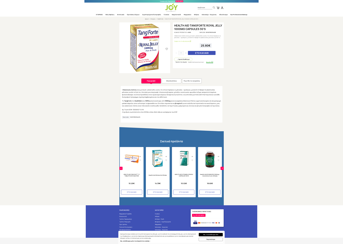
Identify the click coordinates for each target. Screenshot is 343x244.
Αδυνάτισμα (223, 15)
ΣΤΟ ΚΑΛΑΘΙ (202, 53)
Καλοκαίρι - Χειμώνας (209, 15)
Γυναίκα (166, 15)
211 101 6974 (179, 1)
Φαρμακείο (187, 15)
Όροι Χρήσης (123, 224)
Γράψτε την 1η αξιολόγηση (182, 41)
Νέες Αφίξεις (109, 15)
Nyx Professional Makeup (238, 15)
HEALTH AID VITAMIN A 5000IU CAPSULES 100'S (184, 175)
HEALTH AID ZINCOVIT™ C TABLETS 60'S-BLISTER (132, 175)
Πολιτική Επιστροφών (125, 227)
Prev (121, 168)
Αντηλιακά (120, 15)
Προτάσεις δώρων (133, 15)
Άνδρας (196, 15)
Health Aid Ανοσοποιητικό (196, 62)
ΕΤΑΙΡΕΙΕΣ (99, 15)
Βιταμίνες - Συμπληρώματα (163, 222)
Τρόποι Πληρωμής (124, 222)
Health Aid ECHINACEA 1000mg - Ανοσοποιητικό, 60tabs (210, 175)
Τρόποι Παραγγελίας (125, 219)
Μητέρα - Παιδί (159, 219)
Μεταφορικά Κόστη (125, 230)
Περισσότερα (210, 239)
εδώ (149, 238)
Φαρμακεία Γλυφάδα (125, 214)
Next (222, 168)
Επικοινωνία (123, 216)
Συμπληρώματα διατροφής (151, 15)
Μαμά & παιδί (176, 15)
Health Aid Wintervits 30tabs (158, 175)
